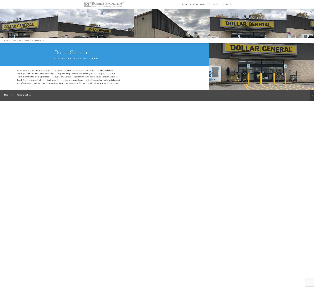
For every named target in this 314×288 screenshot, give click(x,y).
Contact (226, 4)
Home (184, 4)
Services (193, 4)
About (216, 4)
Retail (26, 40)
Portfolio (205, 4)
